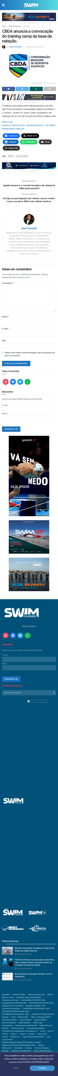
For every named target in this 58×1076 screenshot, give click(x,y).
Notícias (28, 1048)
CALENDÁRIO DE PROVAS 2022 (33, 1000)
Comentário (8, 283)
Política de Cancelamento (21, 1051)
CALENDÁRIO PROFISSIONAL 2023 (15, 1011)
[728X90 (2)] (29, 165)
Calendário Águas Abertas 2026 (28, 997)
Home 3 (5, 1034)
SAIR (16, 1068)
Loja (48, 1037)
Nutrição (5, 1051)
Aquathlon (6, 994)
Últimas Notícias (15, 26)
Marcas (41, 1045)
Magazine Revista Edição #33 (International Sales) (21, 1042)
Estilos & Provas (46, 1025)
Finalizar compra (17, 1028)
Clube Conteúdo (40, 1020)
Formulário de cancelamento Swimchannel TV (19, 1031)
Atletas (50, 994)
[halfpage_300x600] (29, 476)
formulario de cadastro (36, 1028)
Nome (5, 316)
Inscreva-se (14, 1037)
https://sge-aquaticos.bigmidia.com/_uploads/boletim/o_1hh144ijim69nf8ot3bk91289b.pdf (29, 125)
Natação (26, 26)
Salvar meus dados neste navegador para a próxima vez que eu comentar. (30, 354)
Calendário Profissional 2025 (43, 1014)
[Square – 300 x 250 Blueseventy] (29, 574)
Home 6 (31, 1034)
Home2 (5, 1037)
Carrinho (5, 1017)
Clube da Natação (9, 1023)
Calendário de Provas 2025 (12, 1006)
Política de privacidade (42, 1051)
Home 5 (23, 1034)
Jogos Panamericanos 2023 (33, 1037)
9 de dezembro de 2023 (35, 47)
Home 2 (51, 1031)
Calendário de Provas (10, 1000)
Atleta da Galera (19, 994)
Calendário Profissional (11, 1009)
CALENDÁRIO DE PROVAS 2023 (14, 1003)
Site (4, 341)
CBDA (10, 156)
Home (4, 26)
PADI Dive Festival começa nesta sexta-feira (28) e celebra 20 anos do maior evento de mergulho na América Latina (34, 962)
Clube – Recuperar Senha (40, 1017)
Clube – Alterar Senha (19, 1017)
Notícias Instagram (42, 1048)
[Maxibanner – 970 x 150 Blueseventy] (29, 17)
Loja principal (7, 1039)
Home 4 (14, 1034)
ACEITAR (42, 1068)
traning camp (22, 156)
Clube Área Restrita (9, 1020)
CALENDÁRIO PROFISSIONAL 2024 (15, 1014)
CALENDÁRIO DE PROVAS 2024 (41, 1003)
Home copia (42, 1034)
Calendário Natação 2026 (35, 1006)
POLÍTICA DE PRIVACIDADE (36, 1062)
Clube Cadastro (26, 1020)
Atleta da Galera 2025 (36, 994)
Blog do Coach (8, 997)
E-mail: (5, 405)
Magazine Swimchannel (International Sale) (18, 1045)
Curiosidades (7, 1025)
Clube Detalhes (24, 1023)
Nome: (5, 414)
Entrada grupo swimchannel (26, 1025)
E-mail (6, 328)
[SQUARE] (29, 537)
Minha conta (7, 1048)
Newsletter (18, 1048)
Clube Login (37, 1023)
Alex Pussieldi (15, 47)
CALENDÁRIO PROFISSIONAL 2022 (36, 1009)
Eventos (5, 1028)
